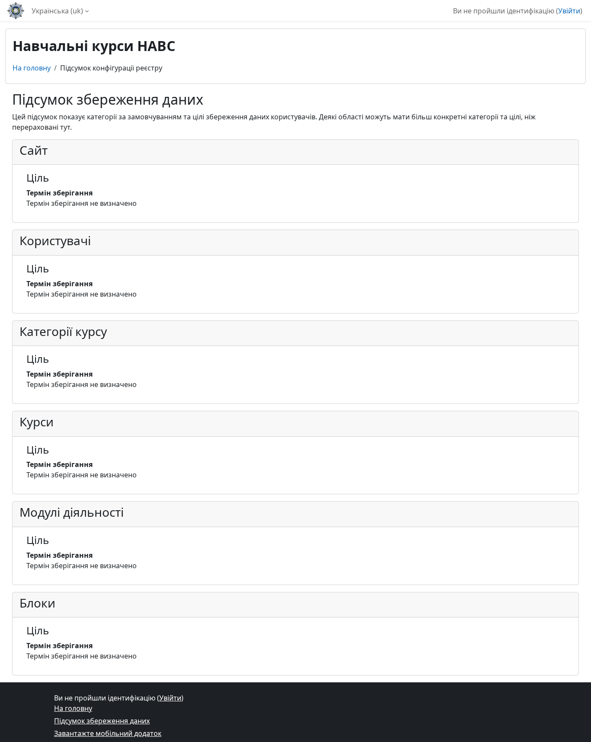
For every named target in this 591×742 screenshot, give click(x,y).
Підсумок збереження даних (102, 721)
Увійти (569, 11)
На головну (32, 68)
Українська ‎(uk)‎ (57, 11)
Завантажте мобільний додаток (107, 733)
